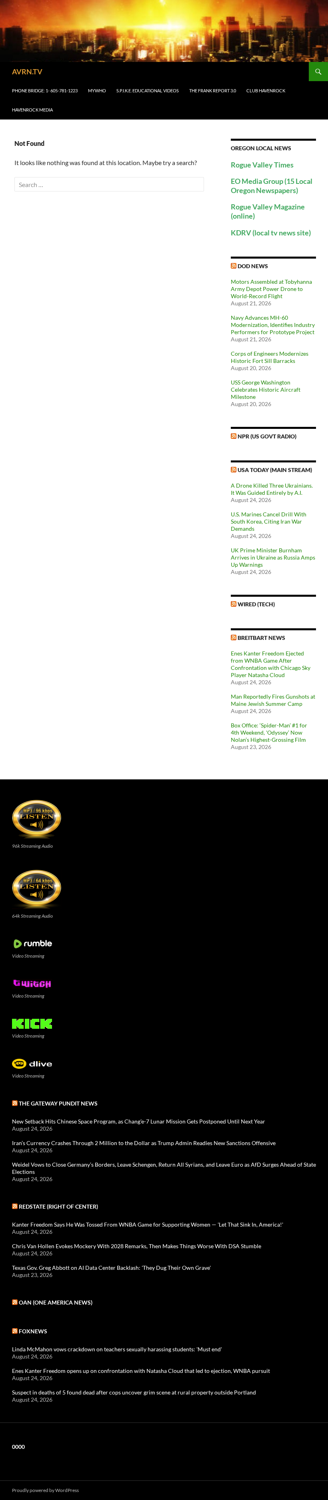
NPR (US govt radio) (267, 436)
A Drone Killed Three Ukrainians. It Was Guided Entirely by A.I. (272, 489)
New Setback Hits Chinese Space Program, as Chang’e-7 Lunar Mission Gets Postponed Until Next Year (138, 1121)
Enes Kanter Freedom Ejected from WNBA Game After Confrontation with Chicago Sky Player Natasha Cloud (270, 664)
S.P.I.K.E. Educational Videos (147, 90)
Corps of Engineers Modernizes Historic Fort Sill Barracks (269, 357)
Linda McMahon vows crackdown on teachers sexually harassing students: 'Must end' (117, 1349)
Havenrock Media (32, 109)
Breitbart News (261, 637)
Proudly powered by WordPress (45, 1490)
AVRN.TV (27, 71)
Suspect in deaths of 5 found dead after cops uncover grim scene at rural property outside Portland (134, 1392)
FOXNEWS (33, 1331)
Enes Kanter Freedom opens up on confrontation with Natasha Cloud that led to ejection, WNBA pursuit (141, 1370)
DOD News (253, 266)
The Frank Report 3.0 (212, 90)
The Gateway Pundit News (58, 1103)
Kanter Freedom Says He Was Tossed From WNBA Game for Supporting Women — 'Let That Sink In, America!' (147, 1224)
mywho (97, 90)
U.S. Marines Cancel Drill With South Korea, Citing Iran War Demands (268, 521)
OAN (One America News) (55, 1302)
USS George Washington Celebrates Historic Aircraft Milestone (265, 389)
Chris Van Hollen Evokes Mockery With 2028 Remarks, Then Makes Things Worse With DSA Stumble (136, 1246)
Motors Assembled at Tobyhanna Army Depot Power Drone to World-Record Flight (271, 288)
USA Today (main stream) (275, 469)
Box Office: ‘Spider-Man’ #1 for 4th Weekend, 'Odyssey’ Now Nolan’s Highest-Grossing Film (269, 732)
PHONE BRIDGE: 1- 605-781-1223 (45, 90)
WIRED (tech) (256, 604)
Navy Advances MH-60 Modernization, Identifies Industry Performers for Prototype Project (273, 324)
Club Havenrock (265, 90)
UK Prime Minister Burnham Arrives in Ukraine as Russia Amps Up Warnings (273, 557)
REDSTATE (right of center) (58, 1206)
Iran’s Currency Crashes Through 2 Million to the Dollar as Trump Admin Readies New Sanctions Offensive (144, 1142)
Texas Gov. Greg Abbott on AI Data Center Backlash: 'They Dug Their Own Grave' (111, 1267)
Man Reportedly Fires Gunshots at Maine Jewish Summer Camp (273, 700)
